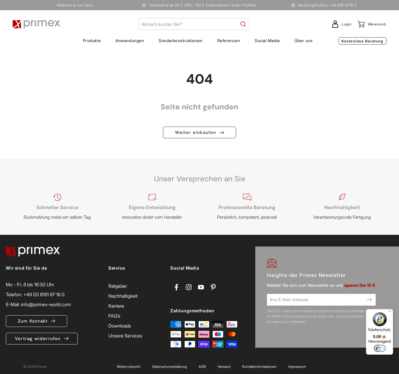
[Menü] (389, 312)
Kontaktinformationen (259, 366)
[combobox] (193, 24)
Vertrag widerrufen (38, 339)
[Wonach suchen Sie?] (243, 24)
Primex (42, 366)
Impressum (297, 366)
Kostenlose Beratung (362, 41)
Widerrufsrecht (128, 366)
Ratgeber (117, 286)
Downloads (119, 326)
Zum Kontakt (33, 321)
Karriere (116, 306)
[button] (92, 41)
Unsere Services (125, 336)
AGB (202, 366)
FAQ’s (114, 316)
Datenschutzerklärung (169, 366)
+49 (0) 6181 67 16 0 (44, 294)
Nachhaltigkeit (123, 296)
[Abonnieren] (369, 300)
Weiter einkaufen (195, 132)
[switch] (380, 348)
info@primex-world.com (46, 304)
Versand (224, 366)
